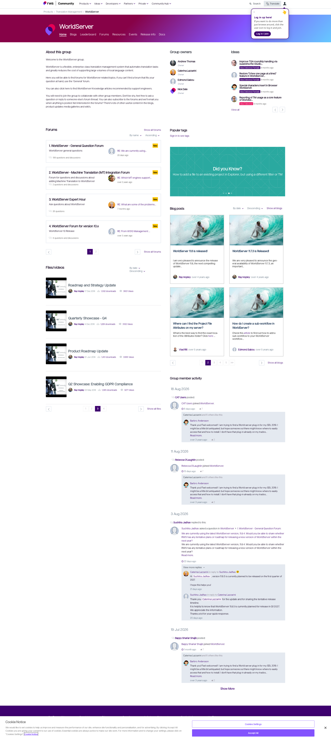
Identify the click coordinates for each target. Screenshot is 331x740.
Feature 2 (229, 193)
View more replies (192, 567)
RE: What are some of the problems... (136, 204)
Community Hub (160, 3)
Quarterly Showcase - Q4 (87, 318)
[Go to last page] (232, 362)
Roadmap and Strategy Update (92, 285)
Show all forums (152, 129)
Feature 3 (232, 193)
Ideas (97, 3)
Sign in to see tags (179, 135)
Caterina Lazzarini (192, 414)
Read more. (196, 435)
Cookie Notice (31, 734)
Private (142, 3)
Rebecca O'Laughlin (185, 459)
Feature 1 (226, 193)
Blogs (73, 34)
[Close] (325, 728)
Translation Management (69, 11)
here (211, 335)
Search (257, 3)
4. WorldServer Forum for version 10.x (74, 226)
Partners (128, 3)
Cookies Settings (253, 724)
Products (84, 3)
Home (63, 34)
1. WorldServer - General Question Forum (259, 528)
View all (235, 109)
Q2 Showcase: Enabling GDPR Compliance (100, 384)
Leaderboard (88, 34)
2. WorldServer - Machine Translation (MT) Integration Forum (89, 172)
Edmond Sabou (246, 349)
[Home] (58, 3)
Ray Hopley (185, 276)
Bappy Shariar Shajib (186, 637)
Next (282, 171)
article (247, 332)
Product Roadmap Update (88, 351)
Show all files (154, 408)
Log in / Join (262, 33)
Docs (162, 34)
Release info (148, 34)
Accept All (253, 732)
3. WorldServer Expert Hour (67, 199)
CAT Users (180, 397)
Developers (112, 3)
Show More (227, 688)
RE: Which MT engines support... (134, 177)
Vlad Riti (183, 349)
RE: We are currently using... (132, 150)
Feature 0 (224, 193)
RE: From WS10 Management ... (133, 231)
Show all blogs (274, 208)
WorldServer (92, 11)
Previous (172, 171)
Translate (274, 3)
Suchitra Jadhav (182, 522)
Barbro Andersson (199, 420)
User (284, 3)
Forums (104, 34)
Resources (119, 34)
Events (133, 34)
